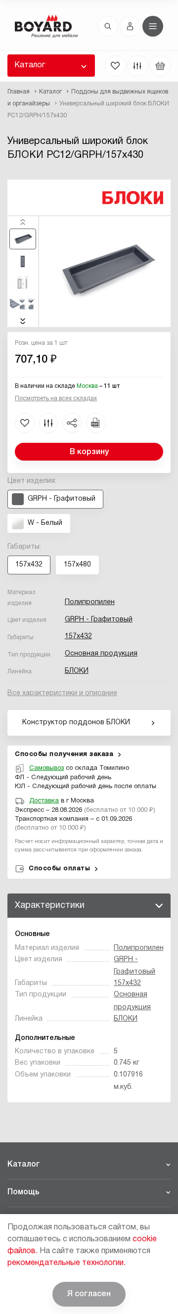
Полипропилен (90, 602)
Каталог (29, 65)
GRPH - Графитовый (99, 619)
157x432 (78, 636)
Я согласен (89, 1294)
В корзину (89, 452)
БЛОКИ (77, 671)
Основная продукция (101, 654)
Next (23, 321)
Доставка (44, 801)
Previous (23, 222)
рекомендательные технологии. (66, 1263)
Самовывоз (46, 768)
